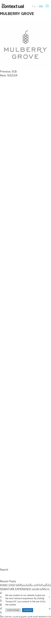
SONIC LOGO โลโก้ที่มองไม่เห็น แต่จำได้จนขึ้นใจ (25, 585)
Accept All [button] (28, 610)
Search (4, 570)
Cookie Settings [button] (13, 610)
